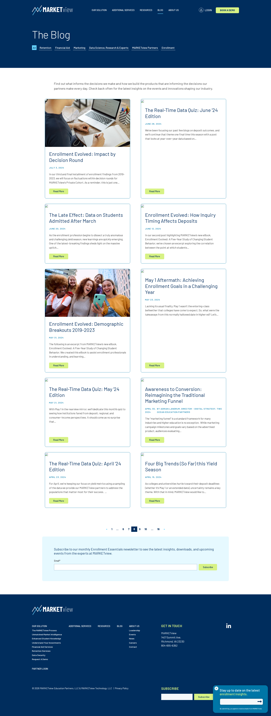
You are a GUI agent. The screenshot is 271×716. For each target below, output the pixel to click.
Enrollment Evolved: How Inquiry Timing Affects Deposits (180, 218)
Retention (45, 47)
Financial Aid (62, 47)
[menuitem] (99, 10)
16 (158, 529)
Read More (58, 191)
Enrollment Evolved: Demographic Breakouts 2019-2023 (86, 327)
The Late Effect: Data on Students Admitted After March (86, 218)
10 (145, 529)
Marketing (79, 47)
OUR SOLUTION (99, 10)
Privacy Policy (121, 688)
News (131, 638)
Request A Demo (40, 659)
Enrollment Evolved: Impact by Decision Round (82, 157)
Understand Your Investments (46, 642)
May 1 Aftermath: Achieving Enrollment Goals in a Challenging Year (181, 286)
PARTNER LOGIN (40, 668)
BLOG (160, 10)
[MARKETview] (54, 10)
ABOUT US (173, 10)
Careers (133, 642)
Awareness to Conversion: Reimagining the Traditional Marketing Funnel (175, 395)
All (34, 47)
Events (132, 634)
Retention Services (41, 651)
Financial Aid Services (42, 646)
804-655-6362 (169, 645)
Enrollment (168, 47)
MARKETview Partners (145, 47)
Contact (133, 646)
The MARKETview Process (44, 630)
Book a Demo (227, 10)
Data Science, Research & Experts (108, 47)
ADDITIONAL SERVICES (123, 10)
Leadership (134, 630)
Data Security (38, 655)
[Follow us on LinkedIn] (228, 624)
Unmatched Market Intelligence (47, 634)
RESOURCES (146, 10)
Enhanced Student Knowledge (46, 638)
